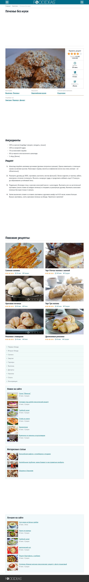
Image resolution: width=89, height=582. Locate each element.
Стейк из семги (24, 418)
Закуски (10, 358)
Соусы (10, 377)
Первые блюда (13, 347)
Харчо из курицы (25, 530)
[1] (69, 53)
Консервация (12, 381)
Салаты (10, 354)
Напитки (11, 373)
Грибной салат (24, 410)
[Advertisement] (44, 29)
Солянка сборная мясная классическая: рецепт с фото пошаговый (43, 564)
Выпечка (15, 6)
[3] (74, 53)
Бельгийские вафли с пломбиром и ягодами (35, 454)
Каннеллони (23, 427)
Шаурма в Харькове (26, 470)
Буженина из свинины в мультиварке (32, 435)
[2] (72, 53)
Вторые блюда (13, 351)
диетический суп (25, 547)
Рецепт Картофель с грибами (29, 556)
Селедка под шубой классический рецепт (34, 402)
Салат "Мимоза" (25, 393)
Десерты (11, 370)
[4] (78, 53)
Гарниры (11, 362)
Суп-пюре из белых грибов (28, 522)
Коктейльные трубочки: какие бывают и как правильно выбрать (41, 462)
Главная (8, 6)
